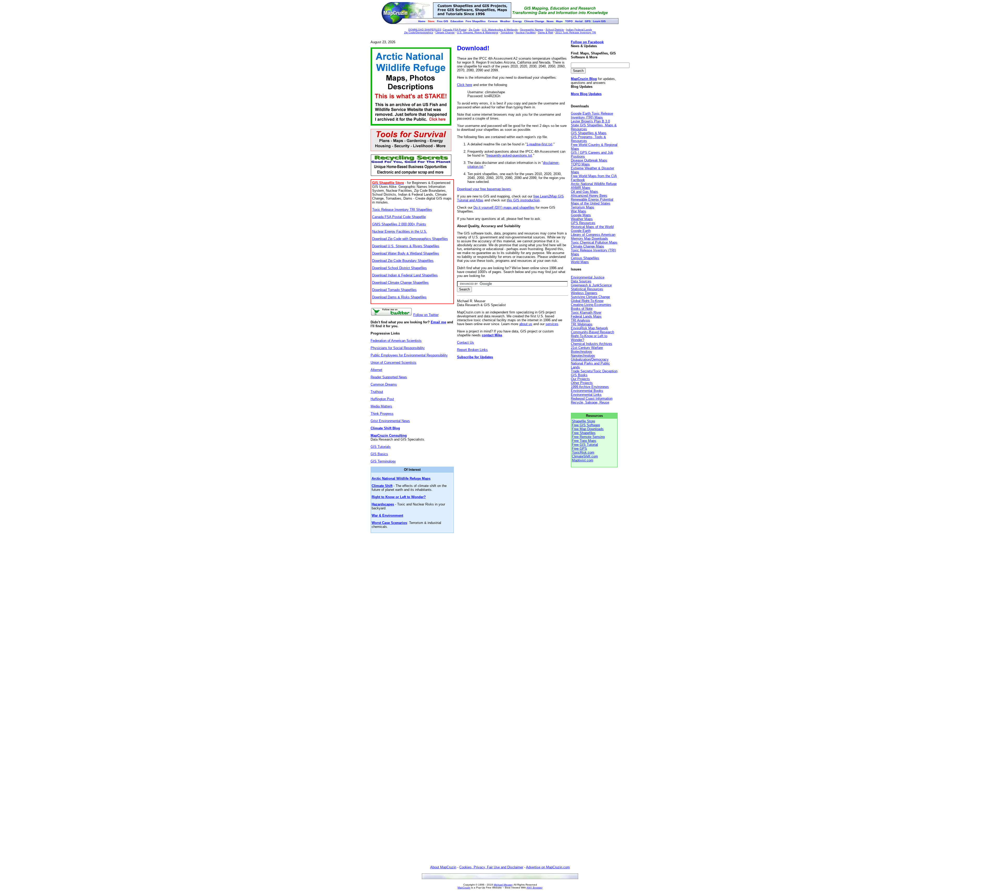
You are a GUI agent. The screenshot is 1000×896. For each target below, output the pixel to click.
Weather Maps (582, 219)
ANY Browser (534, 887)
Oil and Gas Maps (584, 192)
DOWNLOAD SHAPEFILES (424, 29)
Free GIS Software (586, 425)
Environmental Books (587, 391)
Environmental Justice (587, 277)
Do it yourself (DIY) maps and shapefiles (504, 207)
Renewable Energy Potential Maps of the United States (592, 201)
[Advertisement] (512, 606)
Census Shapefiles (585, 258)
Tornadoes (507, 32)
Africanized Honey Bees (589, 195)
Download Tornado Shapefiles (394, 290)
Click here (464, 85)
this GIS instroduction (523, 200)
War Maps (578, 211)
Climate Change (445, 32)
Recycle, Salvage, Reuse (590, 402)
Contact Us (465, 342)
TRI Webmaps (581, 324)
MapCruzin (464, 887)
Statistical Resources (587, 289)
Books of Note (581, 309)
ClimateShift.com (585, 456)
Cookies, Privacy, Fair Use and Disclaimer (491, 867)
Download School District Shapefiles (399, 268)
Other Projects (582, 383)
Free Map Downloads (588, 429)
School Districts (555, 29)
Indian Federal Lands (579, 29)
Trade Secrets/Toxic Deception (594, 371)
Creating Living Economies (591, 305)
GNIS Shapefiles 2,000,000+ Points (399, 224)
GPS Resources (583, 223)
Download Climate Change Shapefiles (400, 283)
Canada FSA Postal (454, 29)
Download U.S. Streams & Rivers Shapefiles (405, 246)
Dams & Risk (545, 32)
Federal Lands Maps (586, 316)
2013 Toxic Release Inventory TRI (575, 32)
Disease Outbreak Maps (589, 160)
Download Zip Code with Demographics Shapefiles (410, 239)
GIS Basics (379, 454)
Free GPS (579, 448)
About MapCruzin (443, 867)
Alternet (376, 370)
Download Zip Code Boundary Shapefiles (403, 261)
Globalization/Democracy (590, 359)
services (552, 324)
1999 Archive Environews (590, 387)
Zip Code (474, 29)
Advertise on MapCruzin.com (548, 867)
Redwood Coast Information (591, 398)
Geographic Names (531, 29)
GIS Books (579, 375)
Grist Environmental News (390, 421)
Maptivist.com (582, 460)
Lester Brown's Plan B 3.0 (590, 121)
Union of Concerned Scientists (393, 362)
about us (525, 324)
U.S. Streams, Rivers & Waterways (477, 32)
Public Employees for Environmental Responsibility (409, 355)
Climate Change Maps (587, 246)
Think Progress (382, 414)
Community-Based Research (592, 332)
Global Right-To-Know (587, 301)
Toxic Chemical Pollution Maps (594, 242)
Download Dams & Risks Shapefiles (399, 297)
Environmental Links (586, 395)
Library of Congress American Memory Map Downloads (593, 236)
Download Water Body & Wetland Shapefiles (405, 253)
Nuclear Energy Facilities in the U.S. (399, 231)
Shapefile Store (583, 421)
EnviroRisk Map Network (589, 328)
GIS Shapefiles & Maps (589, 133)
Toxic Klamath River (586, 312)
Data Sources (581, 281)
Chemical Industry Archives (591, 344)
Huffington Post (382, 399)
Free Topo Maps (584, 441)
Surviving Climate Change (590, 297)
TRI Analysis (580, 320)
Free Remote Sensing (588, 437)
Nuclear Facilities (526, 32)
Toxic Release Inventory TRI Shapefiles (402, 210)
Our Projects (580, 379)
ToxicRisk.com (583, 452)
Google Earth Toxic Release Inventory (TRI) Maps (592, 115)
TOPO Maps (580, 164)
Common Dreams (384, 384)
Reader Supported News (389, 377)
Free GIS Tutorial (585, 445)
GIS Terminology (383, 461)
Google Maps (581, 215)
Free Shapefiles (584, 433)
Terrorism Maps (582, 207)
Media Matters (381, 406)
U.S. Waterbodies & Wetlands (500, 29)
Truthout (377, 392)
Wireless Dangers (584, 293)
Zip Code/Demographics (418, 32)
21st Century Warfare (587, 348)
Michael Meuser (503, 884)
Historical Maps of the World (592, 227)
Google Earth (581, 231)
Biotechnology (581, 352)
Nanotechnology (583, 355)
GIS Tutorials (381, 447)
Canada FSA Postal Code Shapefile (399, 217)
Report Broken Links (472, 350)
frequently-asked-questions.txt (509, 155)
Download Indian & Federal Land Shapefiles (405, 275)
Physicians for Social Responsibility (398, 348)
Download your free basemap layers (484, 189)
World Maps (580, 262)
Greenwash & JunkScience (591, 285)
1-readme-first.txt (539, 144)
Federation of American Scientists (396, 341)
